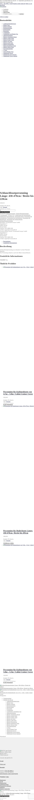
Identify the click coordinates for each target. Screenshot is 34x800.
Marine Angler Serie (8, 38)
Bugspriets (6, 31)
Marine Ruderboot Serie (9, 46)
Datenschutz (3, 783)
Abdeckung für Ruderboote (7, 216)
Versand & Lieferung (5, 786)
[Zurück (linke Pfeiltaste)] (0, 799)
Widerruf (2, 787)
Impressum (3, 780)
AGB (1, 781)
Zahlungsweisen (4, 784)
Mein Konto (6, 12)
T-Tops (5, 50)
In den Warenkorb (5, 212)
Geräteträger (6, 32)
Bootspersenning (7, 28)
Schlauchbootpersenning (6, 221)
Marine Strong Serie (8, 47)
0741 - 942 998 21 (5, 3)
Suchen (21, 14)
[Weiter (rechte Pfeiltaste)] (2, 799)
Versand (5, 207)
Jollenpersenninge (8, 35)
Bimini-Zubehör (7, 26)
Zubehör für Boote (8, 700)
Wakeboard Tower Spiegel (10, 56)
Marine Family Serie (8, 40)
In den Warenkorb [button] (8, 404)
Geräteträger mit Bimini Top (10, 34)
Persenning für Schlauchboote (14, 219)
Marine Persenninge (8, 44)
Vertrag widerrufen (5, 789)
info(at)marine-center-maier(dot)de (9, 773)
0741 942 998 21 (9, 770)
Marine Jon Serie (7, 41)
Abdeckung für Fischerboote (22, 215)
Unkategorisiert (7, 698)
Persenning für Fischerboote (14, 218)
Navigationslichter (8, 48)
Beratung (5, 11)
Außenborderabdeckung (9, 23)
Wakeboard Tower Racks (10, 54)
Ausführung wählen (8, 543)
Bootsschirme (6, 29)
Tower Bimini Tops (8, 51)
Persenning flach (19, 216)
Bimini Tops (6, 25)
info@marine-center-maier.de (17, 3)
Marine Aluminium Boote (10, 37)
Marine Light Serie (8, 43)
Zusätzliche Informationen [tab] (10, 243)
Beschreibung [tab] (6, 241)
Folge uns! (3, 764)
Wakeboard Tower (8, 53)
